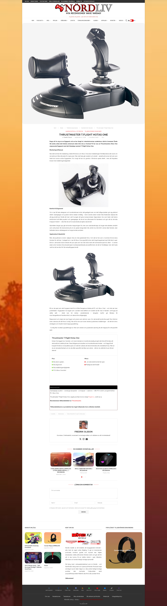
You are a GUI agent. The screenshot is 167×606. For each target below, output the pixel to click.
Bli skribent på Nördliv (68, 1)
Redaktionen (34, 1)
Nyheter (112, 20)
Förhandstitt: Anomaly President (32, 546)
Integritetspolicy (89, 1)
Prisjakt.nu (91, 397)
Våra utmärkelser (54, 1)
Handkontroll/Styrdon (87, 128)
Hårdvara (64, 20)
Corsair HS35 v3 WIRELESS (52, 545)
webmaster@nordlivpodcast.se (91, 599)
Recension (61, 414)
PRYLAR (55, 20)
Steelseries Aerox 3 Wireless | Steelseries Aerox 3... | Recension (61, 470)
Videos (121, 20)
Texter (61, 128)
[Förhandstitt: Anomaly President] (33, 538)
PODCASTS (40, 20)
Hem (33, 20)
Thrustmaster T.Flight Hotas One (76, 414)
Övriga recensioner (84, 20)
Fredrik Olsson (68, 137)
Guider (95, 20)
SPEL (48, 20)
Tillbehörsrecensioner (72, 128)
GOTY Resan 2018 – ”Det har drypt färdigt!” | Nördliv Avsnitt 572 (33, 567)
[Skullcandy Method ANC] (83, 459)
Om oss (27, 1)
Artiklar (103, 20)
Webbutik (79, 1)
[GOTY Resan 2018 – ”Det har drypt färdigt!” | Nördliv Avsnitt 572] (33, 557)
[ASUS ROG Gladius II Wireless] (106, 459)
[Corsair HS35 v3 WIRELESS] (52, 538)
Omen (46, 565)
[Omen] (52, 557)
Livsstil (72, 20)
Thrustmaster (76, 401)
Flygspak (53, 414)
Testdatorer (43, 1)
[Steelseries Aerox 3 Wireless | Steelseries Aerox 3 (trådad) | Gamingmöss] (60, 459)
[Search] (126, 20)
